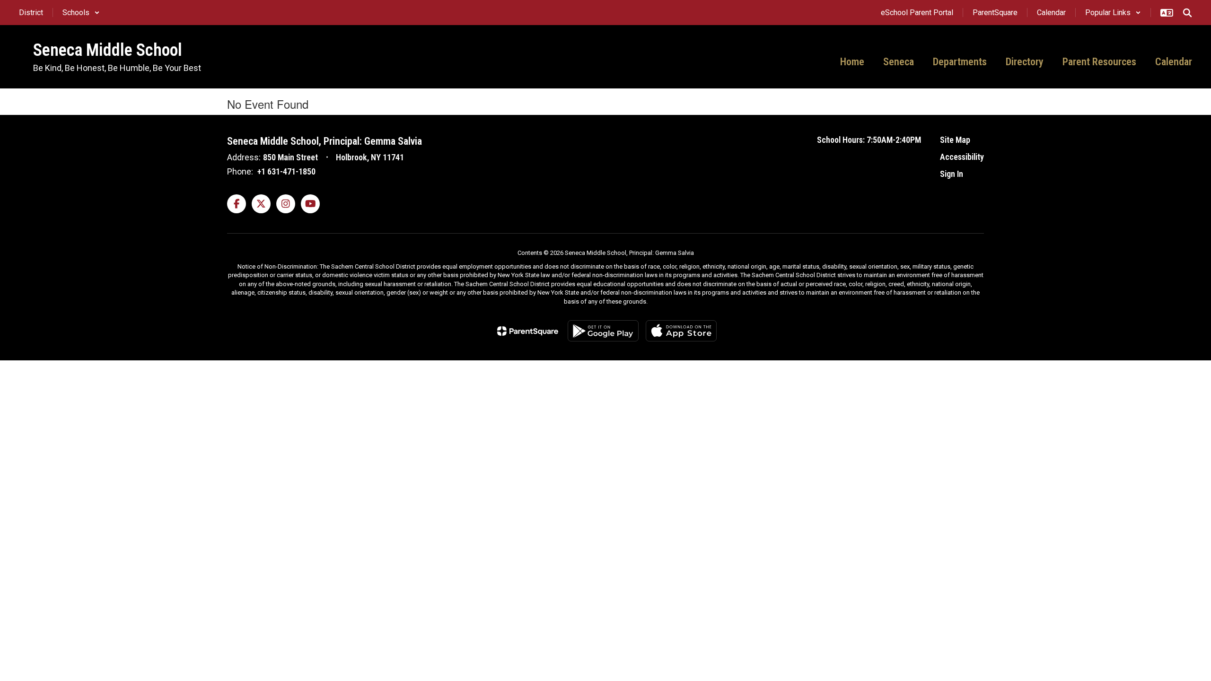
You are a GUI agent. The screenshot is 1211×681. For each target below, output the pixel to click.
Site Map (955, 140)
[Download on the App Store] (681, 330)
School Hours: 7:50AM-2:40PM (869, 140)
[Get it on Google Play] (603, 330)
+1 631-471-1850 (286, 171)
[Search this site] (1187, 12)
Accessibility (962, 157)
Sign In (951, 174)
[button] (81, 12)
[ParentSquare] (528, 331)
